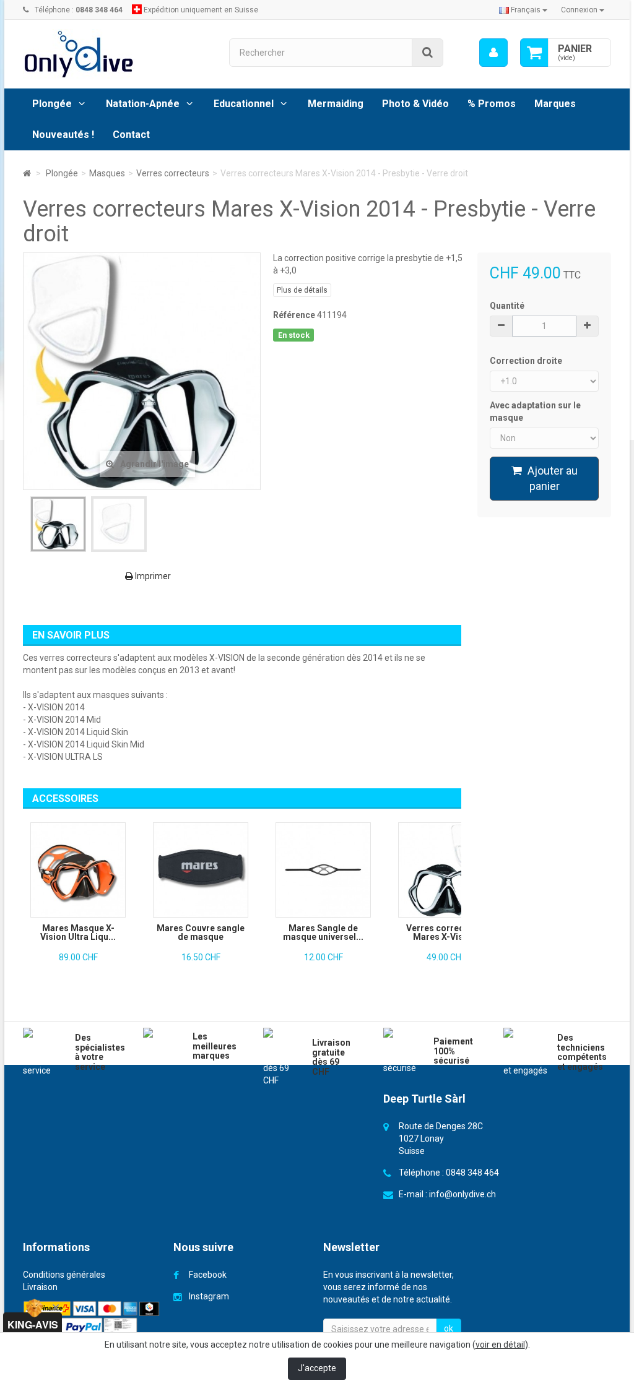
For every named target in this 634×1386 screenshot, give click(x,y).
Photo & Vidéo (415, 104)
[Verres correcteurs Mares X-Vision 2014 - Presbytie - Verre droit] (58, 524)
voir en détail (500, 1344)
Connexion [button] (580, 10)
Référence (294, 315)
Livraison (40, 1287)
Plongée (52, 104)
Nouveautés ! (63, 134)
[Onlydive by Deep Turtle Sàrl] (117, 54)
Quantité (507, 306)
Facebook (208, 1275)
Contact (131, 134)
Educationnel (244, 104)
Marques (555, 104)
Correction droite (527, 361)
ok (448, 1328)
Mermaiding (335, 104)
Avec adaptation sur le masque (535, 411)
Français (525, 10)
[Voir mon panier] (534, 52)
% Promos (491, 104)
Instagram (209, 1296)
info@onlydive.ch (462, 1194)
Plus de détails (302, 290)
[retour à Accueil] (27, 173)
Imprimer (152, 576)
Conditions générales (64, 1275)
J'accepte (317, 1368)
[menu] (493, 52)
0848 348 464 (472, 1172)
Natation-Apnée (143, 104)
